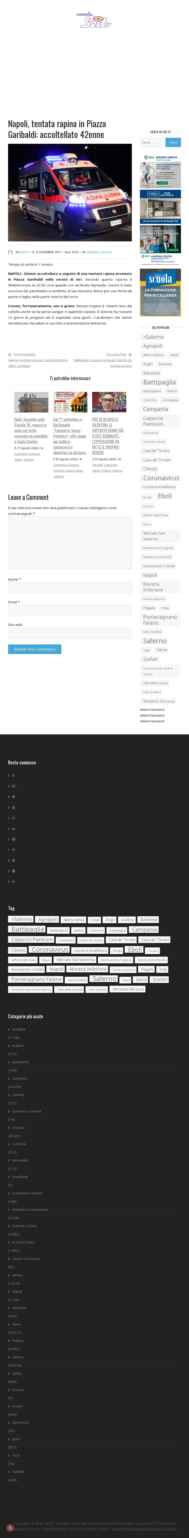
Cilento (150, 469)
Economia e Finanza (27, 1193)
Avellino (165, 364)
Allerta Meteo (153, 355)
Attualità (97, 465)
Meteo (17, 1275)
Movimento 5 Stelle (159, 566)
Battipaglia (159, 382)
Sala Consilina (152, 632)
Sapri (146, 650)
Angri (147, 363)
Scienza (18, 1390)
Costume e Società (26, 1111)
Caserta (18, 1095)
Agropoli (152, 345)
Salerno (29, 460)
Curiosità (19, 1144)
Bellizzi (172, 391)
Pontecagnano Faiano (160, 620)
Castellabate (150, 433)
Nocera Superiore (154, 599)
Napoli (107, 252)
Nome (14, 579)
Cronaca (93, 252)
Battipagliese (152, 391)
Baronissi (151, 373)
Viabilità (18, 1471)
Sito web (15, 624)
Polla (165, 608)
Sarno (162, 649)
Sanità (17, 1373)
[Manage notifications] (10, 1528)
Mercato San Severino (154, 536)
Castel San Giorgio (154, 441)
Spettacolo (20, 1422)
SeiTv (24, 252)
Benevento (20, 1062)
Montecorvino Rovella (157, 557)
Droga (147, 497)
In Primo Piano (23, 1242)
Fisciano (148, 506)
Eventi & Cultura (64, 471)
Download (20, 1177)
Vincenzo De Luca (158, 701)
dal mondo (20, 1160)
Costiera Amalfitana (159, 486)
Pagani (149, 607)
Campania (21, 454)
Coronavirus (161, 478)
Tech (15, 1455)
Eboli (165, 496)
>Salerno (153, 336)
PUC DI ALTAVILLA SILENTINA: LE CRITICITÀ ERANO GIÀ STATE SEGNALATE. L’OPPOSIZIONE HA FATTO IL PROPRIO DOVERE (108, 435)
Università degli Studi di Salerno (158, 671)
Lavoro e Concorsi (26, 1258)
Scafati (150, 659)
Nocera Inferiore (153, 587)
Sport (16, 1439)
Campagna (170, 400)
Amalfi (174, 355)
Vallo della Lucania (155, 683)
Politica (106, 471)
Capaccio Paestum (153, 421)
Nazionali (19, 1308)
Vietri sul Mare (152, 692)
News (18, 460)
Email (14, 602)
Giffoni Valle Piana (155, 515)
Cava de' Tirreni (156, 450)
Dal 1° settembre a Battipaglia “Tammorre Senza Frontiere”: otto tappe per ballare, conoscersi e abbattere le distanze (69, 435)
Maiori (147, 524)
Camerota (149, 400)
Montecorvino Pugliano (158, 548)
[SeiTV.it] (94, 14)
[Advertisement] (94, 79)
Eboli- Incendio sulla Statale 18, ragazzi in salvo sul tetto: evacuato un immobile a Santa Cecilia (31, 430)
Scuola (17, 1406)
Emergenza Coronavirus (30, 1209)
